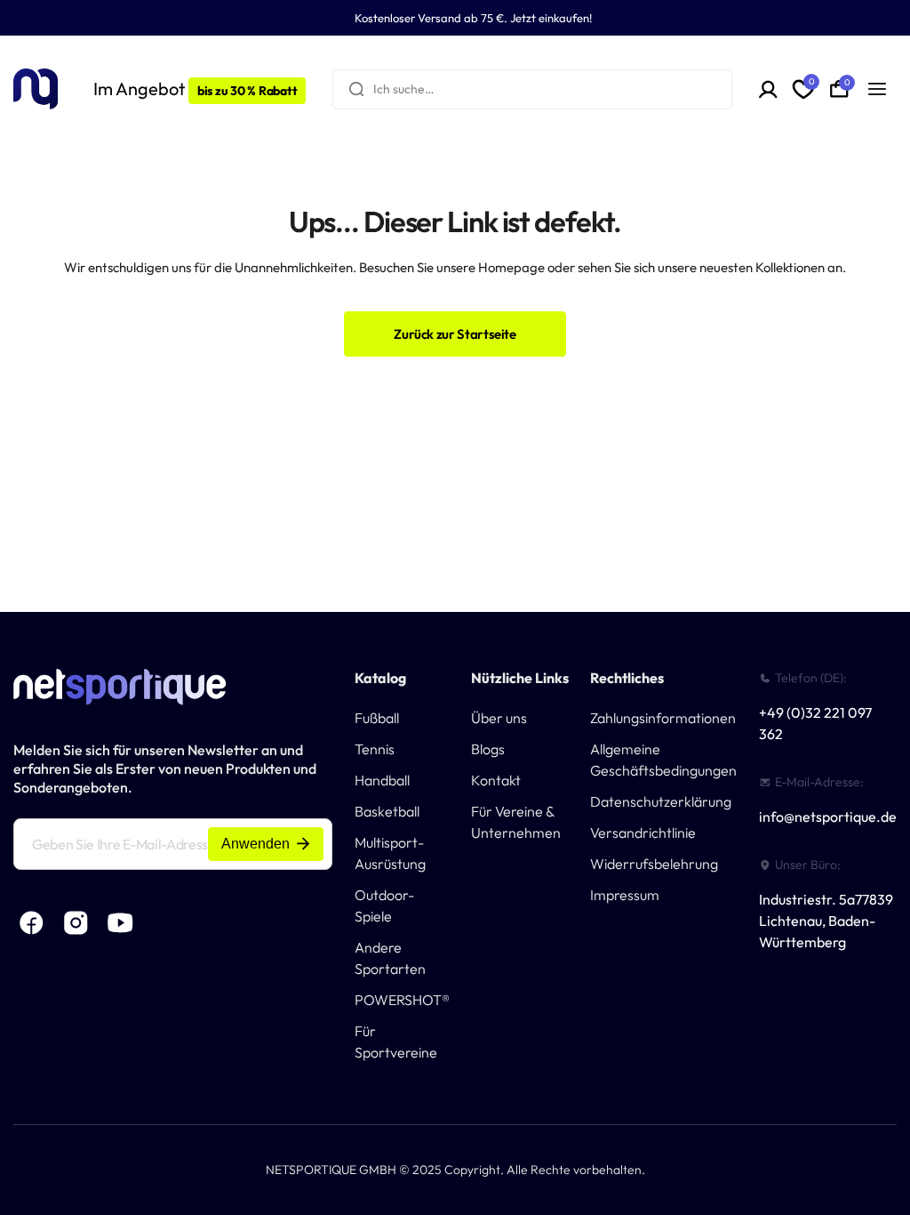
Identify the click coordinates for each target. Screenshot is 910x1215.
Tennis (375, 749)
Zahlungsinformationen (663, 718)
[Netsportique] (35, 89)
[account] (768, 89)
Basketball (387, 811)
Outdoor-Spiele (384, 905)
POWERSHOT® (402, 1000)
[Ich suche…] (356, 89)
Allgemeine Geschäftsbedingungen (663, 759)
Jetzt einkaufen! (551, 18)
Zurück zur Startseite (454, 334)
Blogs (488, 749)
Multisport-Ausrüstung (390, 853)
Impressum (624, 895)
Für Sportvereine (396, 1041)
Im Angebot (195, 88)
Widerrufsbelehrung (654, 864)
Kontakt (496, 780)
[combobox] (532, 89)
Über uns (499, 718)
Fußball (377, 718)
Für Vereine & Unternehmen (516, 821)
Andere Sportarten (390, 958)
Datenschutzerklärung (660, 801)
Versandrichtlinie (643, 832)
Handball (382, 780)
